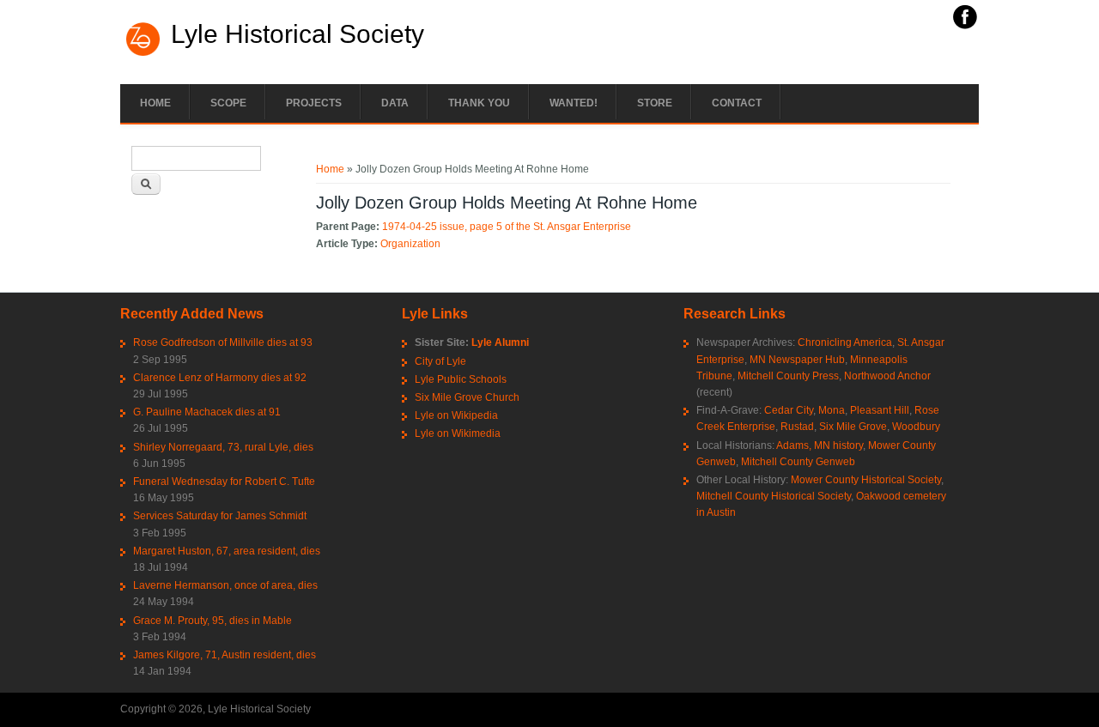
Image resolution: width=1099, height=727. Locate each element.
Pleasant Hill (879, 410)
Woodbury (916, 427)
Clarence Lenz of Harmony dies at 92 (220, 378)
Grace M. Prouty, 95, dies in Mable (212, 621)
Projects (314, 103)
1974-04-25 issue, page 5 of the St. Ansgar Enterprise (506, 227)
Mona (831, 410)
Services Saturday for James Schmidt (220, 516)
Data (395, 103)
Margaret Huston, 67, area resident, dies (226, 551)
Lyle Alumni (500, 342)
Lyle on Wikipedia (456, 415)
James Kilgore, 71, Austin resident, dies (224, 655)
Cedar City (788, 410)
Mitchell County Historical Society (773, 496)
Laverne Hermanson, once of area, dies (225, 585)
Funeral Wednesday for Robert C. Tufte (224, 482)
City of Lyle (440, 361)
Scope (228, 103)
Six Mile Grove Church (467, 397)
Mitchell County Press (788, 376)
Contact (737, 103)
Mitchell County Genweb (798, 462)
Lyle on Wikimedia (458, 433)
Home (155, 103)
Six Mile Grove (853, 427)
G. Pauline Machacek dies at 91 (207, 412)
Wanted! (574, 103)
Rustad (797, 427)
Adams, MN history (819, 445)
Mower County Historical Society (866, 480)
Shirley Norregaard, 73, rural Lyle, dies (223, 447)
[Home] (143, 54)
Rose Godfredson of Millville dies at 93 (223, 342)
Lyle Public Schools (461, 379)
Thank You (479, 103)
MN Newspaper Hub (797, 360)
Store (654, 103)
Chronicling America (845, 342)
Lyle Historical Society (297, 34)
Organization (410, 244)
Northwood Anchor (887, 376)
